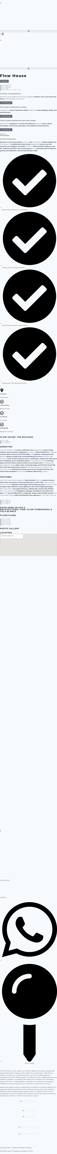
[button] (28, 31)
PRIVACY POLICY (28, 893)
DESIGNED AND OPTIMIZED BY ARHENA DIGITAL (16, 1151)
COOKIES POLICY (28, 889)
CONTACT (28, 883)
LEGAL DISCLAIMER (28, 886)
